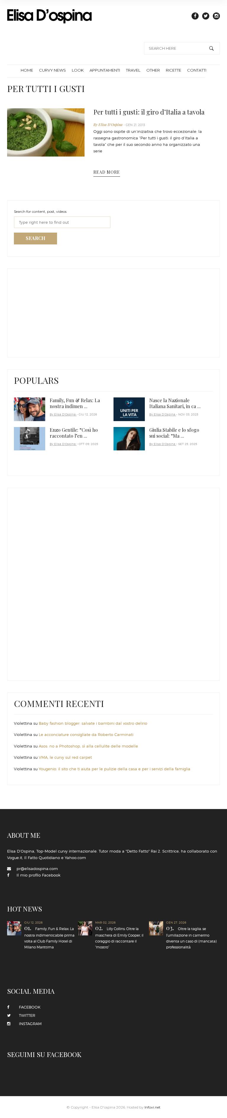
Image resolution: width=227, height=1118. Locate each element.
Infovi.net (152, 1107)
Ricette (173, 70)
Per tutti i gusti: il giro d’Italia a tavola (149, 111)
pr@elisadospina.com (37, 868)
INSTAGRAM (28, 1023)
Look (78, 70)
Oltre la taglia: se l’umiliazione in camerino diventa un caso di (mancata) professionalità (191, 937)
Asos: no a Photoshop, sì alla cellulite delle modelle (88, 746)
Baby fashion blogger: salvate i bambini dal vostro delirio (93, 723)
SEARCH (35, 238)
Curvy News (52, 70)
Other (153, 70)
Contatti (196, 70)
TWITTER (25, 1015)
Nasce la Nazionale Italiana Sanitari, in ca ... (175, 403)
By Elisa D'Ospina (108, 124)
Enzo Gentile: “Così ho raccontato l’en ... (74, 433)
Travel (133, 70)
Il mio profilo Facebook (38, 875)
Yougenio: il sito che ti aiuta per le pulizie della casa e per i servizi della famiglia (114, 768)
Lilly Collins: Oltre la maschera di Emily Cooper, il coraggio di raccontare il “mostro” (119, 937)
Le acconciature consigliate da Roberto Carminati (86, 734)
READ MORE (106, 172)
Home (27, 70)
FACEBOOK (27, 1007)
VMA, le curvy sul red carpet (65, 757)
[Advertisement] (58, 312)
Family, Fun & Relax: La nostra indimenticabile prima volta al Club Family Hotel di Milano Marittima (49, 937)
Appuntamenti (105, 70)
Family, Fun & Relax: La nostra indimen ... (75, 403)
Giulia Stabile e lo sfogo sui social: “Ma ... (174, 433)
